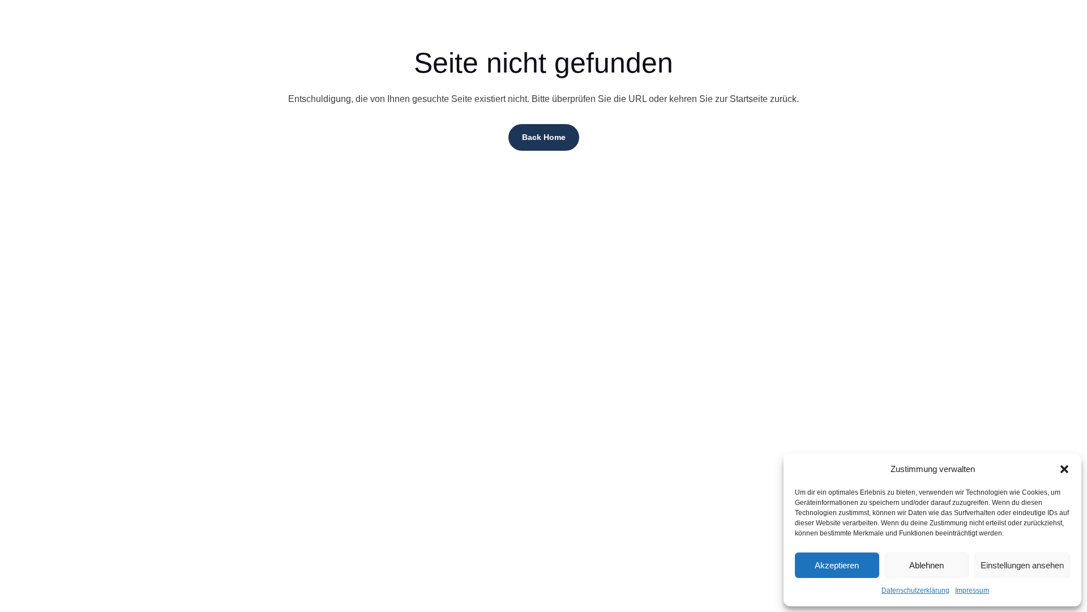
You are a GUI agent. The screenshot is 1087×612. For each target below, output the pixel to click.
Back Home (544, 137)
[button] (1064, 469)
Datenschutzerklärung (915, 590)
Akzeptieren (837, 565)
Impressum (972, 590)
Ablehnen (926, 565)
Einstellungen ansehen (1022, 565)
